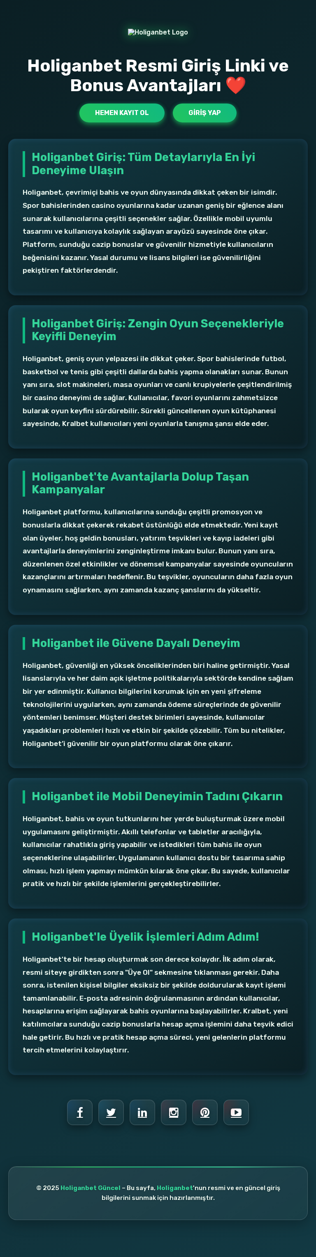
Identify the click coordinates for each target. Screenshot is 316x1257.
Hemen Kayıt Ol (122, 113)
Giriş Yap (204, 113)
